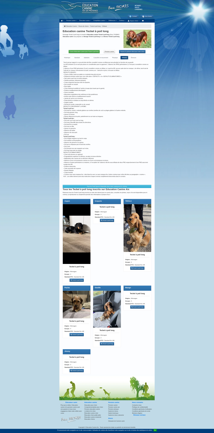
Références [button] (112, 20)
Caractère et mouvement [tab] (101, 57)
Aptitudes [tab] (86, 57)
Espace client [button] (134, 21)
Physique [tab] (115, 57)
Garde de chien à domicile (116, 415)
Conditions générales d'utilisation (142, 409)
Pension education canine (92, 409)
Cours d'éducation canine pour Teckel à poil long (84, 51)
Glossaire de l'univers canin (116, 421)
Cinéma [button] (121, 20)
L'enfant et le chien (90, 411)
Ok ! (155, 430)
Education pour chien (90, 405)
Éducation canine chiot (91, 413)
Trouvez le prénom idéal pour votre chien (132, 51)
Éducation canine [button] (84, 20)
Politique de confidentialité (140, 407)
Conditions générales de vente (141, 411)
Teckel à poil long (77, 280)
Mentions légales (137, 413)
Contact (134, 16)
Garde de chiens (113, 411)
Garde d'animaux (113, 413)
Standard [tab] (77, 57)
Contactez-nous (136, 405)
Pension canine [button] (71, 20)
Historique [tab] (67, 57)
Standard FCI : (69, 277)
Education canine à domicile (92, 417)
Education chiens (89, 419)
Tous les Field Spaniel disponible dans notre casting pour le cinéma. (107, 186)
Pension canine (109, 51)
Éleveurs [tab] (133, 57)
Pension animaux (113, 409)
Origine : (67, 271)
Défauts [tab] (124, 57)
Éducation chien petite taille (92, 415)
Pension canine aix (114, 407)
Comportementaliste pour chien (93, 407)
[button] (62, 21)
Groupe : (67, 274)
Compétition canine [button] (99, 20)
